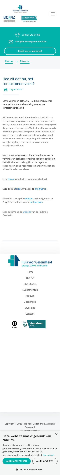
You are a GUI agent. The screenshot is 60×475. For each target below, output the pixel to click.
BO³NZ (30, 278)
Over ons (30, 308)
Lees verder (48, 455)
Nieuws (25, 61)
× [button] (56, 434)
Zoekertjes (30, 302)
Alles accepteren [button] (16, 461)
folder (18, 189)
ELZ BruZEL (30, 284)
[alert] (30, 453)
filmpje (11, 179)
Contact (30, 314)
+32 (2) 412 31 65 (31, 35)
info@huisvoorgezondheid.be (30, 42)
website (28, 199)
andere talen (36, 202)
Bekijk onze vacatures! (30, 51)
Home (9, 61)
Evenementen (30, 290)
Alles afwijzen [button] (45, 461)
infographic (40, 189)
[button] (30, 469)
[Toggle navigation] (52, 14)
